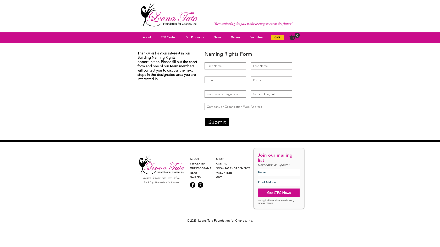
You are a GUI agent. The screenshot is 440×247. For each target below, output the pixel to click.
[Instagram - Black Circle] (200, 185)
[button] (294, 36)
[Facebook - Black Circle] (192, 185)
